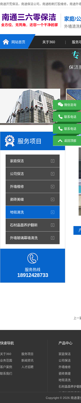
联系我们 (6, 373)
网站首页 (18, 42)
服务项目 (27, 354)
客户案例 (6, 367)
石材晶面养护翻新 (24, 225)
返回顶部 (70, 140)
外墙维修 (17, 186)
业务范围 (6, 360)
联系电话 (70, 116)
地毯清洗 (17, 212)
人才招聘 (27, 367)
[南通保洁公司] (29, 26)
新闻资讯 (27, 360)
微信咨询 (70, 105)
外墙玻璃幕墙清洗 (24, 238)
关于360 (48, 42)
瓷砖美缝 (17, 199)
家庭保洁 (17, 161)
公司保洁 (17, 174)
